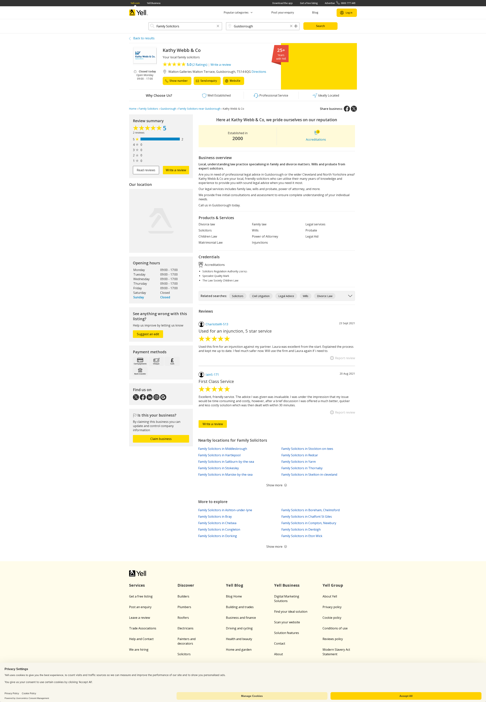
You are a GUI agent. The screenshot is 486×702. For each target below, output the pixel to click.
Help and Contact (141, 639)
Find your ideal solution (290, 611)
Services (137, 585)
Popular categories (236, 12)
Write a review (221, 65)
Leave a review (139, 618)
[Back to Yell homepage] (138, 13)
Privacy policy (332, 607)
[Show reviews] (148, 129)
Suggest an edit (148, 334)
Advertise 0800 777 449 (340, 3)
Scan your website (287, 622)
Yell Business (153, 3)
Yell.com (135, 3)
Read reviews (146, 170)
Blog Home (234, 596)
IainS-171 (212, 374)
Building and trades (240, 607)
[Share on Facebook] (347, 109)
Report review (345, 358)
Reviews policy (333, 639)
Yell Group (333, 585)
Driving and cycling (239, 628)
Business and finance (241, 618)
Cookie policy (332, 618)
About (278, 654)
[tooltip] (296, 26)
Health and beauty (239, 639)
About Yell (330, 596)
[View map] (161, 221)
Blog (315, 12)
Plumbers (184, 607)
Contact (279, 643)
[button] (218, 26)
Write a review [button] (176, 170)
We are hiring (138, 649)
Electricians (185, 628)
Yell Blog (234, 585)
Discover (186, 585)
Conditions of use (335, 628)
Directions (259, 72)
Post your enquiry (282, 12)
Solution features (286, 633)
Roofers (183, 618)
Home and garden (239, 649)
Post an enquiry (140, 607)
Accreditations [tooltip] (214, 264)
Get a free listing (309, 3)
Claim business (161, 439)
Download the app (282, 3)
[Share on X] (354, 109)
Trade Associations (142, 628)
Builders (183, 596)
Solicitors (184, 654)
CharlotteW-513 (217, 324)
